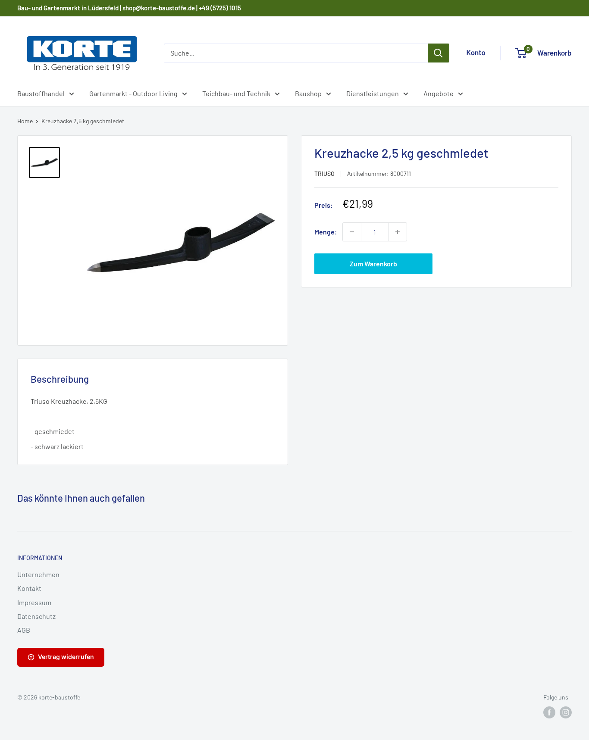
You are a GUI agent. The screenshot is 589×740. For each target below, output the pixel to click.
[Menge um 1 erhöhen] (397, 232)
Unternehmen (38, 574)
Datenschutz (36, 616)
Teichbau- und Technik (236, 93)
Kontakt (29, 588)
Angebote (438, 93)
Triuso (324, 173)
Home (25, 121)
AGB (23, 630)
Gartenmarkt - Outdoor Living (133, 93)
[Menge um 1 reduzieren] (352, 232)
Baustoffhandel (41, 93)
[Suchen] (438, 53)
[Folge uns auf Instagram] (566, 712)
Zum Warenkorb (373, 263)
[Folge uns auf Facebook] (549, 712)
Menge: (325, 232)
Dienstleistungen (372, 93)
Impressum (34, 602)
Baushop (308, 93)
